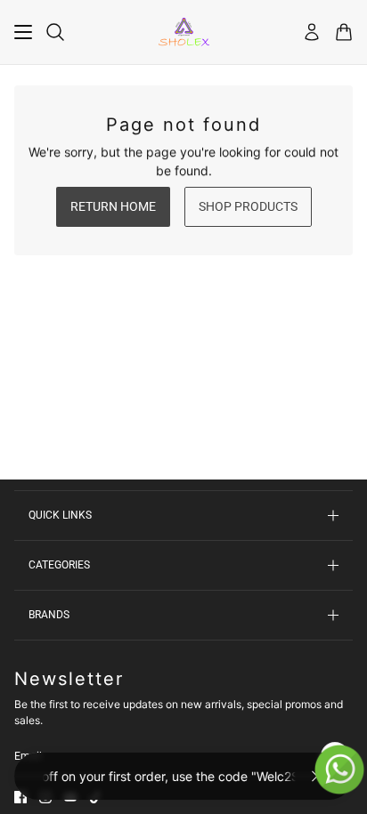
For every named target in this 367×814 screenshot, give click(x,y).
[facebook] (20, 797)
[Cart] (344, 32)
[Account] (312, 32)
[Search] (55, 32)
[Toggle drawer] (23, 32)
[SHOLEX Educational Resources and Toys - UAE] (184, 32)
